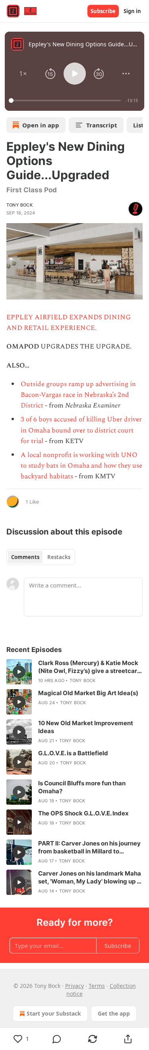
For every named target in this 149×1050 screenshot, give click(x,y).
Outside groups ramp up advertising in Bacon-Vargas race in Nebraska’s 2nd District (78, 395)
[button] (23, 73)
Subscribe (103, 11)
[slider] (66, 100)
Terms (97, 985)
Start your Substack (54, 1013)
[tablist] (40, 557)
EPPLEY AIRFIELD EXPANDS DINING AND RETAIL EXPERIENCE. (68, 322)
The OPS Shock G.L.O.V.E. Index (83, 813)
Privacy (74, 985)
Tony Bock (19, 205)
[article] (74, 671)
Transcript (101, 125)
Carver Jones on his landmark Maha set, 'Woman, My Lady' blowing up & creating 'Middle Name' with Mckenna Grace (89, 877)
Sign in (132, 11)
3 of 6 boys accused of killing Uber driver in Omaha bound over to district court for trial (81, 430)
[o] (19, 671)
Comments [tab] (25, 557)
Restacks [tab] (58, 557)
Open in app (40, 125)
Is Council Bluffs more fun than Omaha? (82, 787)
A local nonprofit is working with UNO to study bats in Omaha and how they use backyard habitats (81, 465)
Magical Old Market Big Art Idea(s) (88, 693)
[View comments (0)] (57, 1039)
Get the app (114, 1013)
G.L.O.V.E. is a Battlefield (73, 753)
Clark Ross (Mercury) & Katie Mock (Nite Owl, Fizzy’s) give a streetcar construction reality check (88, 667)
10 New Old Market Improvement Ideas (85, 727)
